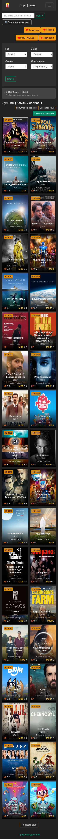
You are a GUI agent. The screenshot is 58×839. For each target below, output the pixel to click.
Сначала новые (47, 108)
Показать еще (29, 824)
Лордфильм (27, 5)
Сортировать (38, 61)
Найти (39, 15)
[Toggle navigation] (49, 5)
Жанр (34, 48)
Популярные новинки (26, 108)
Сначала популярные (44, 113)
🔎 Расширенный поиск (17, 22)
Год (7, 48)
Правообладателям (29, 834)
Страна (9, 61)
